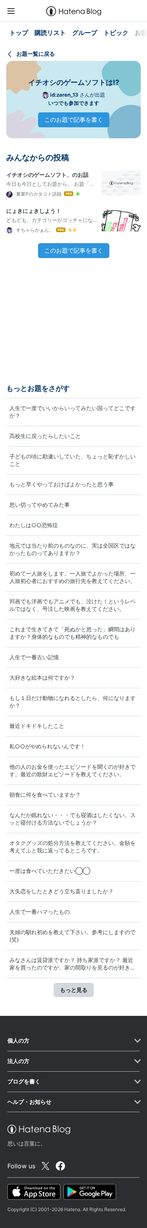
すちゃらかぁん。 (34, 230)
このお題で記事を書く (73, 119)
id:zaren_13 (64, 95)
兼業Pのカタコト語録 (38, 194)
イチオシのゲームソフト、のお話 (47, 174)
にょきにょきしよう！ (33, 210)
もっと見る (73, 989)
